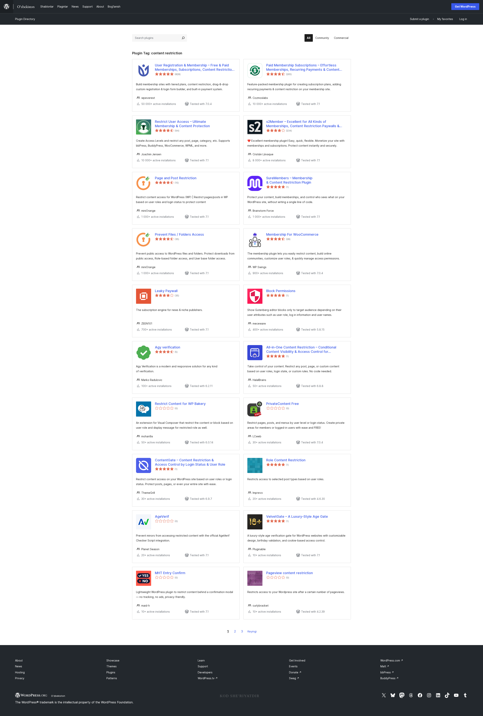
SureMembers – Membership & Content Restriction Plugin (289, 180)
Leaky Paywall (166, 291)
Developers (205, 672)
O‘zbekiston (58, 695)
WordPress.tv (208, 678)
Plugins (110, 672)
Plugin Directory (25, 19)
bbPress (387, 672)
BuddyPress (389, 678)
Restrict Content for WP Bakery (180, 404)
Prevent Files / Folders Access (179, 234)
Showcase (112, 660)
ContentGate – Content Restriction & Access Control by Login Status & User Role (190, 462)
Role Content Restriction (285, 460)
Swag (294, 678)
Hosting (20, 672)
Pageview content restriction (289, 573)
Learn (201, 660)
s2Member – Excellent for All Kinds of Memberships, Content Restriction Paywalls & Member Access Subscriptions (302, 124)
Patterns (111, 678)
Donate (295, 672)
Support (203, 666)
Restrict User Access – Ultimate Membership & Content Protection (182, 124)
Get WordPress (465, 6)
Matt (384, 666)
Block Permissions (280, 291)
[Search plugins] (183, 38)
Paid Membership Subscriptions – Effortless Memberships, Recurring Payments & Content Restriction (302, 67)
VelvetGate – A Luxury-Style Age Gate (297, 516)
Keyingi (252, 631)
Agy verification (167, 347)
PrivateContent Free (282, 404)
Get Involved (297, 660)
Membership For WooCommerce (292, 234)
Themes (111, 666)
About (19, 660)
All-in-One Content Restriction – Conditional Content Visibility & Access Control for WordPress (301, 349)
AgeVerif (162, 516)
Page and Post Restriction (175, 178)
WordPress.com (391, 660)
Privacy (19, 678)
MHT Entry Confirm (170, 573)
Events (293, 666)
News (18, 666)
